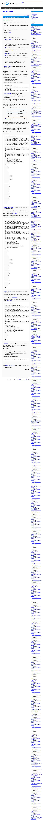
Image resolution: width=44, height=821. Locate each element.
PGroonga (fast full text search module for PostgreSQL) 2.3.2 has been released (36, 329)
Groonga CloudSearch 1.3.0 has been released (36, 775)
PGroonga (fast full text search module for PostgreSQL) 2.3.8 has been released (36, 289)
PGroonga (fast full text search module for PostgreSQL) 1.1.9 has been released (36, 534)
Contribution (34, 19)
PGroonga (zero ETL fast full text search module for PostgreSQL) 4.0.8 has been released (36, 33)
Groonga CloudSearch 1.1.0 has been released (36, 789)
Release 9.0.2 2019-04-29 (10, 365)
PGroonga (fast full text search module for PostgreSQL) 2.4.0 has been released (36, 276)
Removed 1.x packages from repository (35, 739)
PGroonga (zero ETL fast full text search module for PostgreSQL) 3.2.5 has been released (36, 126)
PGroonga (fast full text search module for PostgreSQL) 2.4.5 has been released (36, 233)
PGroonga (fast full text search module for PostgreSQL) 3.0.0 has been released (36, 216)
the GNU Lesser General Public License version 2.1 (27, 379)
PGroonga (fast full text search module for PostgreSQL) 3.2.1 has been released (36, 157)
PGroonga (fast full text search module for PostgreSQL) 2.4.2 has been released (36, 261)
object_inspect (7, 93)
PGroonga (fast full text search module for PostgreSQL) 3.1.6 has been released (36, 178)
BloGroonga (8, 11)
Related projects (22, 8)
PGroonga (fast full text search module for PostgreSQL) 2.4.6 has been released (36, 226)
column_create (8, 39)
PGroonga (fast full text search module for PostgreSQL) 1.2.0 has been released (36, 509)
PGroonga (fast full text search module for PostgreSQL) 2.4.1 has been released (36, 268)
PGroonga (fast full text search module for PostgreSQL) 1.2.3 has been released (36, 499)
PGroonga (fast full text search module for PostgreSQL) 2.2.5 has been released (36, 397)
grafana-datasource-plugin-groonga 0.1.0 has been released (36, 581)
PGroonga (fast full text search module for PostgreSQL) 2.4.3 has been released (36, 248)
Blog (33, 8)
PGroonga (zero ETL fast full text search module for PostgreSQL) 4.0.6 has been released (36, 47)
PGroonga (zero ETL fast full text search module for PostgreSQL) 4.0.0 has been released (36, 113)
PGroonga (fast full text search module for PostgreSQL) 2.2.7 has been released (36, 367)
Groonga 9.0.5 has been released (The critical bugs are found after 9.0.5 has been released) (36, 422)
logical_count (8, 53)
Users (16, 8)
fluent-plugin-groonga (35, 758)
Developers (38, 8)
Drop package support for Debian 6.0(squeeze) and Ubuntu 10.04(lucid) (36, 710)
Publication (11, 8)
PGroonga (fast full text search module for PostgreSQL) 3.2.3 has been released (36, 143)
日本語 (23, 2)
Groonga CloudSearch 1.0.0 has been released (36, 792)
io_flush (6, 55)
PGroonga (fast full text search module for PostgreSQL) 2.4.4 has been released (36, 240)
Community (29, 8)
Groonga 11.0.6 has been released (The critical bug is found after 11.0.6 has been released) (36, 337)
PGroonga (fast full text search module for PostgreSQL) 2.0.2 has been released (36, 486)
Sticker (33, 22)
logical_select (8, 47)
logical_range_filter (9, 49)
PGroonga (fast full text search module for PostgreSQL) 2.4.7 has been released (36, 221)
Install (10, 32)
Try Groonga (34, 675)
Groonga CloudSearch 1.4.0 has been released (36, 769)
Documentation (5, 8)
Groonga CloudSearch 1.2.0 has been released (36, 784)
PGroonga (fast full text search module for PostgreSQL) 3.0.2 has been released (36, 207)
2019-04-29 (27, 15)
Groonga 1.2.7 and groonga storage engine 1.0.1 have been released (36, 818)
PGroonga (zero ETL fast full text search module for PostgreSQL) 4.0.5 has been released (36, 65)
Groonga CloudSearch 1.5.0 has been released (36, 764)
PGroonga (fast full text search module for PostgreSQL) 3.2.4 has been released (36, 136)
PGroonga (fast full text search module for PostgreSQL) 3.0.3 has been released (36, 203)
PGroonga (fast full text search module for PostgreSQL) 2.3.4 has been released (36, 322)
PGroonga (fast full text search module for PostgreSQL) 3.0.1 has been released (36, 212)
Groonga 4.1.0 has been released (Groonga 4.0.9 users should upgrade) (36, 636)
